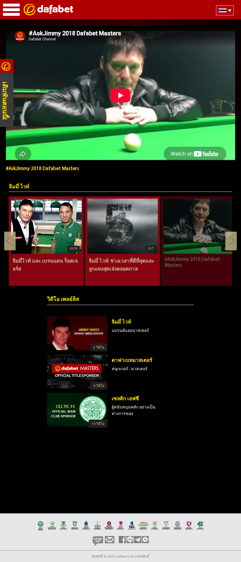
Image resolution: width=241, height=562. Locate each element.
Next (231, 241)
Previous (10, 241)
